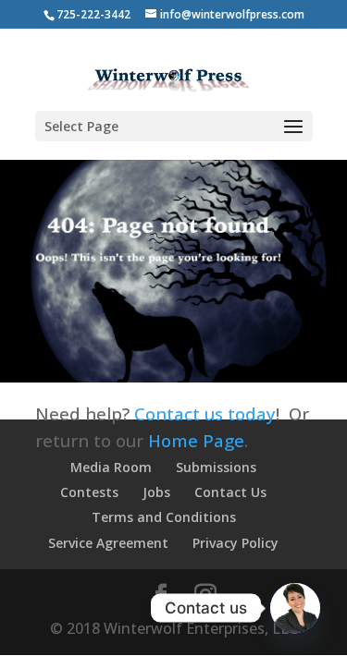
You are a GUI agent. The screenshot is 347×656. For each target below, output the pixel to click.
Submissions (216, 467)
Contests (89, 492)
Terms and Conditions (164, 517)
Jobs (156, 492)
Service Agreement (108, 543)
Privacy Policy (235, 543)
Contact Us (230, 492)
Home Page (196, 440)
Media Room (111, 467)
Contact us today (205, 413)
